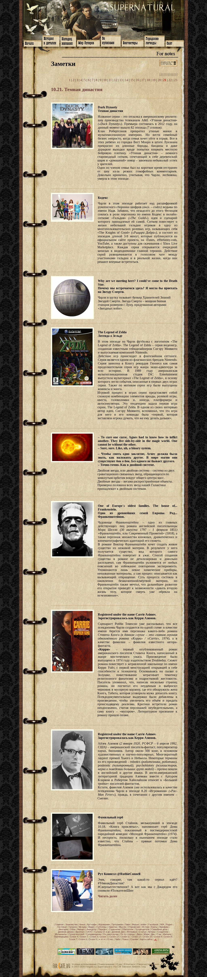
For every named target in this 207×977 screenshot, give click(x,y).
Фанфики (164, 927)
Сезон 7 (73, 939)
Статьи (142, 932)
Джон (139, 934)
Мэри (146, 934)
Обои (72, 929)
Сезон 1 (104, 936)
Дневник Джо (118, 932)
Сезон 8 (168, 936)
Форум (135, 924)
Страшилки (114, 929)
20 (159, 80)
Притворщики (61, 936)
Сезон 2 (84, 936)
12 (115, 80)
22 (170, 80)
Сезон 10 (147, 936)
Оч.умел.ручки (110, 934)
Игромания (104, 924)
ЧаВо (117, 939)
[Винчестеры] (133, 43)
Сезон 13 (114, 936)
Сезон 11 (125, 936)
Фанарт (81, 929)
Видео (91, 927)
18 (148, 80)
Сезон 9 (158, 936)
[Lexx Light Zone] (85, 954)
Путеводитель (142, 929)
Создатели (162, 932)
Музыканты (61, 934)
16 (137, 80)
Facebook (153, 924)
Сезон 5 (93, 939)
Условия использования (84, 964)
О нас (110, 939)
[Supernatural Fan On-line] (104, 954)
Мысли (122, 927)
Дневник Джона (66, 932)
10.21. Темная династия (76, 89)
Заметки (112, 927)
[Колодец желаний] (68, 41)
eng (144, 966)
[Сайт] (175, 43)
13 (121, 80)
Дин (153, 934)
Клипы (154, 927)
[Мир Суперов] (88, 43)
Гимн (127, 924)
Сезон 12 (136, 936)
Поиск (125, 939)
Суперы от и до (102, 932)
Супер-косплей (76, 934)
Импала (167, 934)
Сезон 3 (94, 936)
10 (105, 80)
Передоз (102, 929)
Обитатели (127, 929)
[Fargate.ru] (61, 968)
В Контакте (129, 964)
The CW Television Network (126, 966)
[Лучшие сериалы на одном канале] (123, 954)
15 (132, 80)
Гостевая (62, 927)
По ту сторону (127, 934)
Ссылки (134, 939)
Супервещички (93, 934)
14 (126, 80)
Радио (169, 924)
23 (175, 80)
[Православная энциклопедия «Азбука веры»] (161, 954)
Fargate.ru (91, 966)
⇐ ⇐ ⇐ (102, 939)
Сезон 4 (74, 936)
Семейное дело (159, 929)
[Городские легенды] (155, 40)
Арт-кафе (92, 924)
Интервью (132, 932)
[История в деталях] (50, 40)
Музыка (83, 927)
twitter (144, 924)
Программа (117, 924)
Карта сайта (146, 939)
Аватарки (63, 929)
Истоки (145, 927)
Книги (82, 924)
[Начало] (32, 43)
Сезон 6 (83, 939)
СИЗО (89, 932)
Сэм (159, 934)
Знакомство (71, 924)
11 (110, 80)
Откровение (134, 927)
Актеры (151, 932)
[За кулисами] (111, 40)
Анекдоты (91, 929)
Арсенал (79, 932)
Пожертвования (106, 964)
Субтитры (101, 927)
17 (143, 80)
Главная (59, 924)
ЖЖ (162, 924)
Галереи (73, 927)
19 (153, 80)
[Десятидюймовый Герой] (67, 954)
